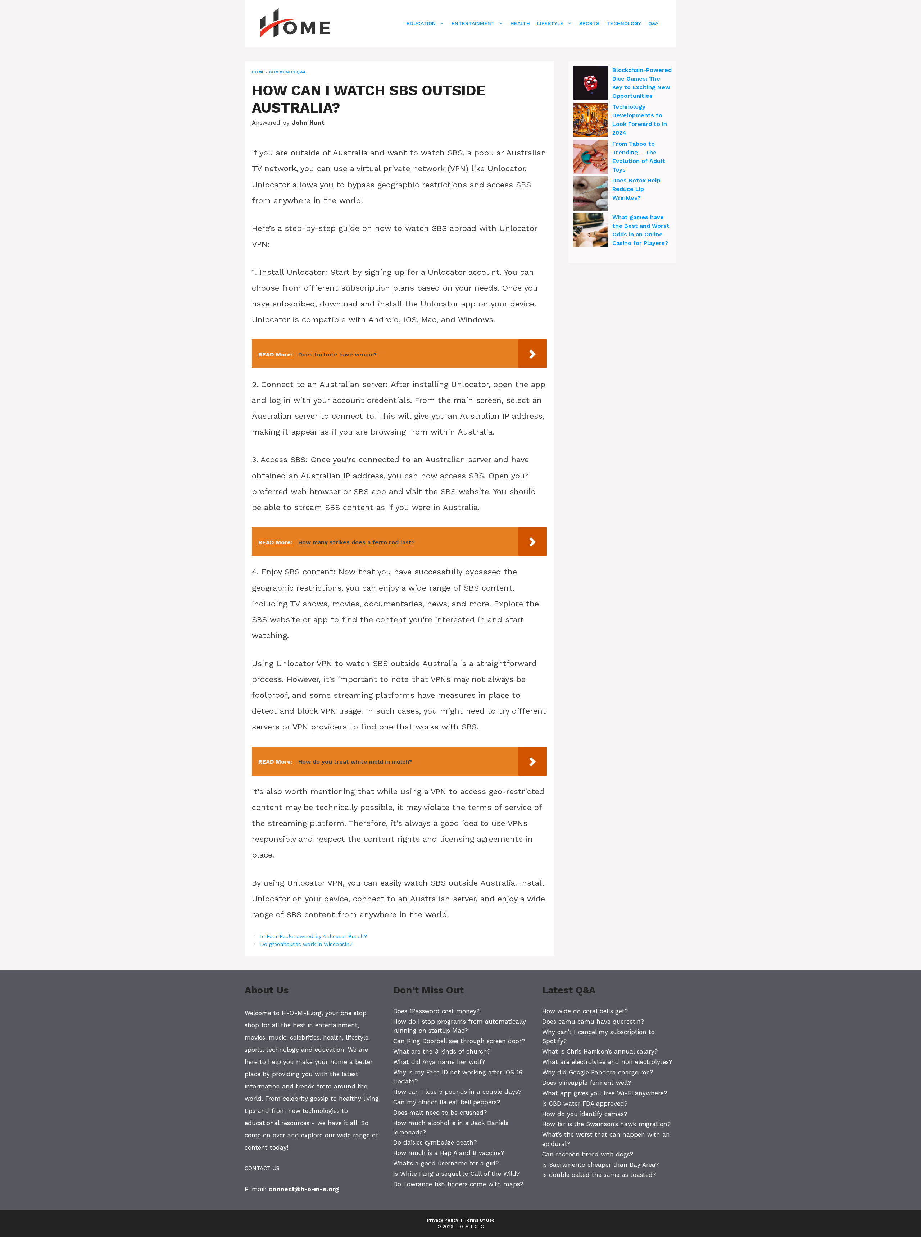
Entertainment (473, 23)
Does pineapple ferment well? (586, 1082)
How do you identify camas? (584, 1114)
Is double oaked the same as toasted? (599, 1174)
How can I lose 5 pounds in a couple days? (457, 1091)
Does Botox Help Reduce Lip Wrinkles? (636, 189)
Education (421, 23)
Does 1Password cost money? (436, 1011)
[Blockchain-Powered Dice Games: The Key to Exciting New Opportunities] (590, 84)
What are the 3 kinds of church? (441, 1051)
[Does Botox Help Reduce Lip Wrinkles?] (590, 194)
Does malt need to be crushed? (440, 1112)
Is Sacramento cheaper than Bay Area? (600, 1164)
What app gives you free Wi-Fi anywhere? (604, 1093)
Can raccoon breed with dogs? (587, 1154)
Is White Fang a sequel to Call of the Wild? (456, 1173)
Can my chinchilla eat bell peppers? (446, 1102)
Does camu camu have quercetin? (593, 1021)
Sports (589, 23)
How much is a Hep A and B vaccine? (448, 1152)
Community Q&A (287, 72)
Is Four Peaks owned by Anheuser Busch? (313, 936)
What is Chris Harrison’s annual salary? (600, 1051)
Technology (624, 23)
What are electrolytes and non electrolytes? (607, 1061)
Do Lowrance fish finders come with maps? (458, 1184)
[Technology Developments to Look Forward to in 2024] (590, 121)
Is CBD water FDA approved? (584, 1103)
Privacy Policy (442, 1220)
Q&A (653, 23)
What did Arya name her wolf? (439, 1061)
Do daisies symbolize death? (435, 1142)
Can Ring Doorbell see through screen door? (459, 1041)
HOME (258, 72)
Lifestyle (550, 23)
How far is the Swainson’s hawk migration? (606, 1124)
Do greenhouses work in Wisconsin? (306, 944)
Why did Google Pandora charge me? (597, 1072)
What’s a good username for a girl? (446, 1163)
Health (520, 23)
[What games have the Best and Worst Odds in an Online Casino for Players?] (590, 231)
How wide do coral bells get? (585, 1011)
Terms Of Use (479, 1220)
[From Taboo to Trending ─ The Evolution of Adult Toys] (590, 158)
